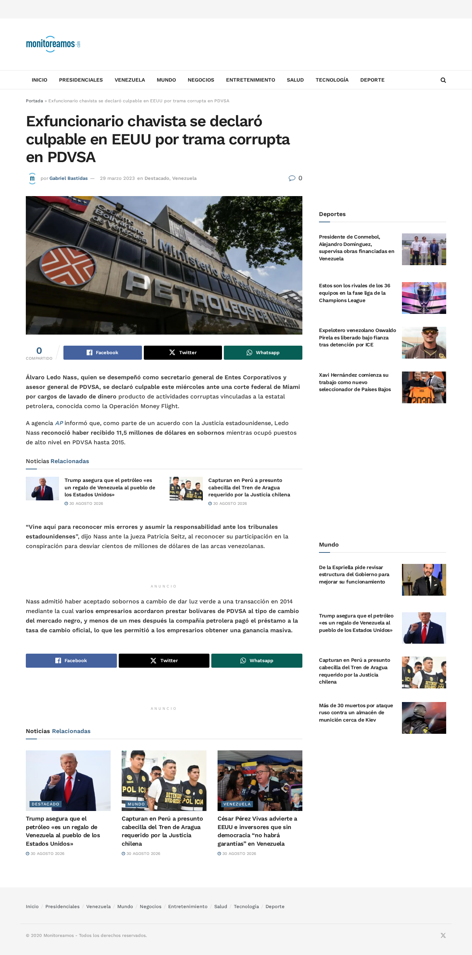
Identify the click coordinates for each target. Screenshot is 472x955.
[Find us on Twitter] (443, 935)
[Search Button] (443, 80)
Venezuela (130, 80)
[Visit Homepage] (53, 44)
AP (59, 423)
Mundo (166, 80)
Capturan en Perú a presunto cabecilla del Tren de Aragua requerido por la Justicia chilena (249, 487)
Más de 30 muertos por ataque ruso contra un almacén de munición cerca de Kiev (356, 712)
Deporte (372, 80)
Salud (295, 80)
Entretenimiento (250, 80)
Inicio (39, 80)
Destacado (157, 178)
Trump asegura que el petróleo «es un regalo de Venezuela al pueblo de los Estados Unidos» (110, 487)
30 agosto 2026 (85, 503)
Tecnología (332, 80)
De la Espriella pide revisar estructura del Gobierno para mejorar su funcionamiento (354, 574)
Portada (34, 100)
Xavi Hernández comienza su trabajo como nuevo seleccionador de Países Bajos (355, 382)
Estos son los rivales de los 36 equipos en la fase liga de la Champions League (354, 293)
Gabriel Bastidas (68, 178)
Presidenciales (81, 80)
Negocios (201, 80)
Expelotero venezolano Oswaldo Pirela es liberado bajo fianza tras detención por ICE (357, 337)
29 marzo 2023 (117, 178)
